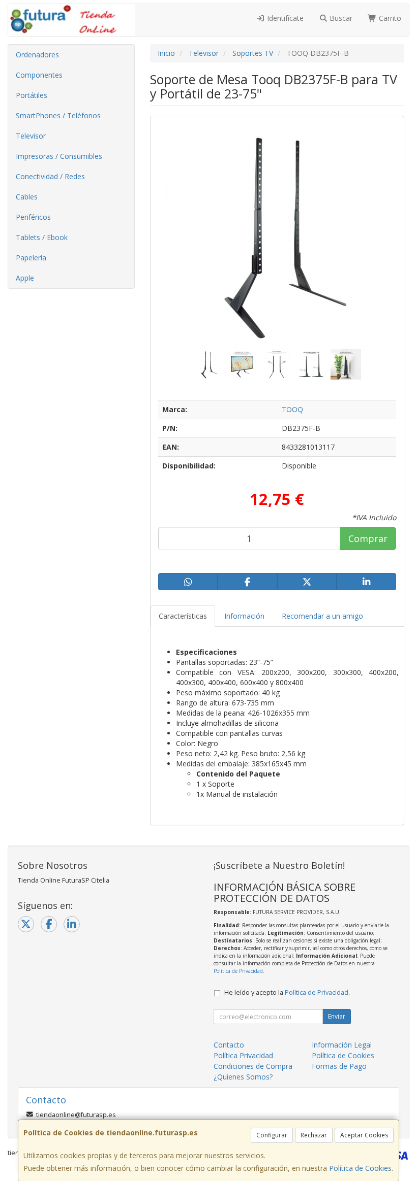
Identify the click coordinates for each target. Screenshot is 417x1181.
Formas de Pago (339, 1066)
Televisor (31, 136)
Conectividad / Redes (50, 176)
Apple (25, 278)
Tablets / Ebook (42, 237)
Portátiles (31, 95)
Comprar (368, 538)
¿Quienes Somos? (243, 1077)
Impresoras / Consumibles (59, 156)
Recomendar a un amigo (322, 616)
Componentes (39, 75)
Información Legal (342, 1045)
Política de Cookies (360, 1168)
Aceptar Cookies (364, 1135)
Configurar (271, 1135)
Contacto (229, 1045)
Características (183, 616)
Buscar (339, 18)
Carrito (389, 18)
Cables (27, 196)
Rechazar (314, 1135)
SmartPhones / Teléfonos (58, 115)
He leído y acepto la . (287, 992)
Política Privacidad (243, 1055)
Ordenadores (37, 54)
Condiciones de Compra (253, 1066)
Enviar (336, 1016)
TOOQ (292, 409)
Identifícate (284, 18)
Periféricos (33, 217)
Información (244, 616)
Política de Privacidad (238, 970)
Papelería (31, 257)
